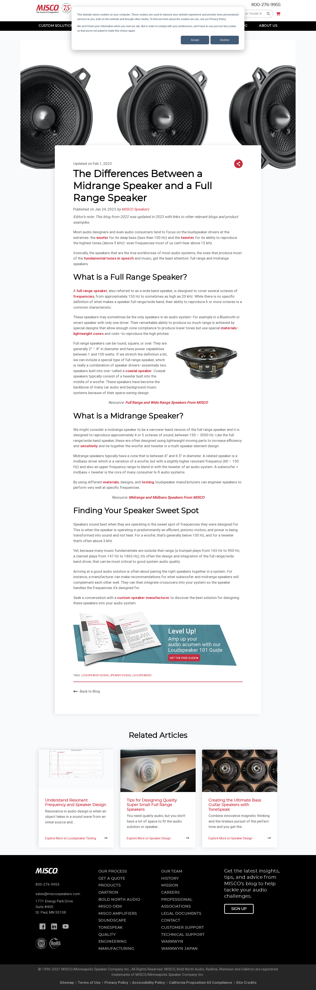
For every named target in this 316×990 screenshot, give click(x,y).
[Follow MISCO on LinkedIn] (54, 926)
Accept (195, 40)
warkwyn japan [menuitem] (179, 948)
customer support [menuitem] (182, 927)
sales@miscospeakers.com (57, 894)
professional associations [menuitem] (176, 903)
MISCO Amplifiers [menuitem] (117, 913)
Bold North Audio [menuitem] (119, 899)
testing (148, 482)
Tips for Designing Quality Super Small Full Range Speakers (152, 805)
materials (229, 328)
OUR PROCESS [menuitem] (112, 871)
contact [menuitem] (170, 920)
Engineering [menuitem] (112, 941)
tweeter (187, 237)
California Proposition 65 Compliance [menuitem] (200, 982)
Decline (224, 40)
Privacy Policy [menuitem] (116, 982)
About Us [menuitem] (268, 25)
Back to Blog (90, 691)
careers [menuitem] (170, 892)
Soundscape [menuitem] (112, 920)
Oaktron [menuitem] (108, 892)
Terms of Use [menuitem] (89, 982)
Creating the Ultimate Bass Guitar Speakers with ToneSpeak (235, 805)
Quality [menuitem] (107, 934)
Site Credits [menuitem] (246, 982)
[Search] (268, 13)
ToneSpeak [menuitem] (110, 927)
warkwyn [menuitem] (172, 941)
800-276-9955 (266, 5)
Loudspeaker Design (95, 675)
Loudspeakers (141, 675)
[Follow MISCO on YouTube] (65, 926)
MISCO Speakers (135, 209)
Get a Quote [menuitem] (112, 878)
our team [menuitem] (172, 871)
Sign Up (239, 909)
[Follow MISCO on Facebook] (42, 926)
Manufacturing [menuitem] (116, 948)
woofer (102, 237)
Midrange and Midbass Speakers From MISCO (166, 497)
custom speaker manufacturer (143, 598)
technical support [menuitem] (183, 934)
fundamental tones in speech (109, 258)
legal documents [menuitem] (181, 913)
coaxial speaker (138, 371)
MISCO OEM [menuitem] (110, 906)
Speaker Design (120, 675)
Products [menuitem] (109, 885)
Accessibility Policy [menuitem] (148, 982)
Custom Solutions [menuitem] (57, 25)
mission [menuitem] (169, 885)
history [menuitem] (170, 878)
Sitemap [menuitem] (67, 982)
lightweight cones (88, 333)
